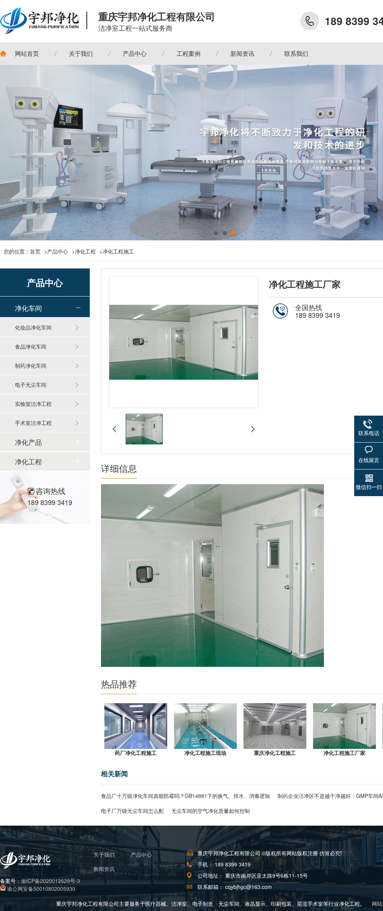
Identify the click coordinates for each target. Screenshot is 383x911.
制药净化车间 (30, 365)
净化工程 (85, 251)
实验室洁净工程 (33, 403)
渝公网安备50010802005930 (41, 888)
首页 (38, 251)
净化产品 (28, 442)
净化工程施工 (118, 251)
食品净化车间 (30, 346)
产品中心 (57, 251)
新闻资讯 (104, 868)
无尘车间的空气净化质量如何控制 (210, 810)
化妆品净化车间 (33, 327)
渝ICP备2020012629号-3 (50, 880)
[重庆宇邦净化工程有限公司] (43, 20)
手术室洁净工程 (33, 422)
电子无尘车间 (30, 384)
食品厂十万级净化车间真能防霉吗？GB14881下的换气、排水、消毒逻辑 (185, 795)
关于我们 (104, 854)
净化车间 (28, 308)
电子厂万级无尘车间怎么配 (132, 810)
